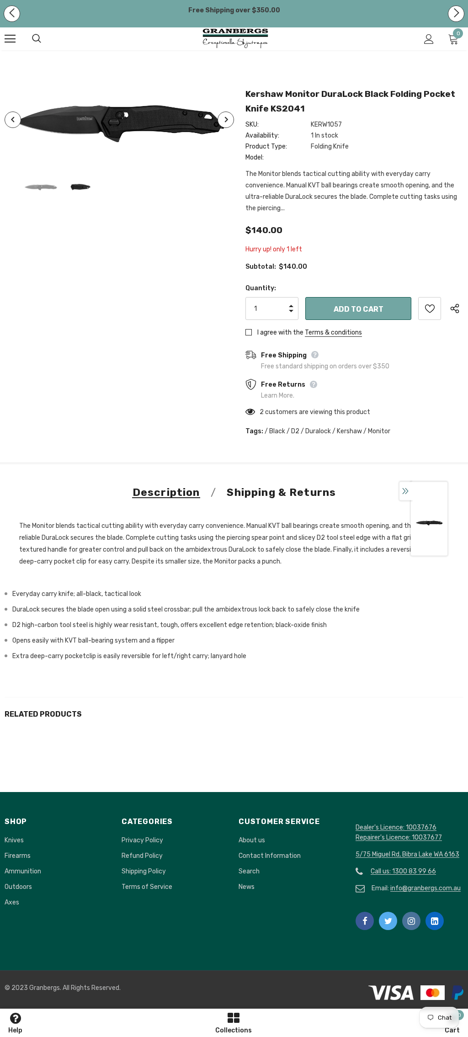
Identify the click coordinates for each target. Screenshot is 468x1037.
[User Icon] (429, 39)
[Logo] (235, 38)
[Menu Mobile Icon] (10, 38)
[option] (119, 120)
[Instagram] (411, 921)
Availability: (262, 135)
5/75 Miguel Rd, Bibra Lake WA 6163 (407, 854)
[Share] (456, 308)
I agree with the (280, 332)
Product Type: (266, 146)
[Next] (226, 120)
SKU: (252, 124)
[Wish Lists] (429, 308)
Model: (254, 157)
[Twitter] (388, 921)
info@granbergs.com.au (425, 888)
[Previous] (13, 120)
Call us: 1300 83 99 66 (403, 871)
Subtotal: (260, 267)
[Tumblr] (434, 921)
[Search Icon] (45, 38)
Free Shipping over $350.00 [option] (234, 10)
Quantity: (260, 288)
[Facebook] (365, 921)
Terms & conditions (333, 332)
